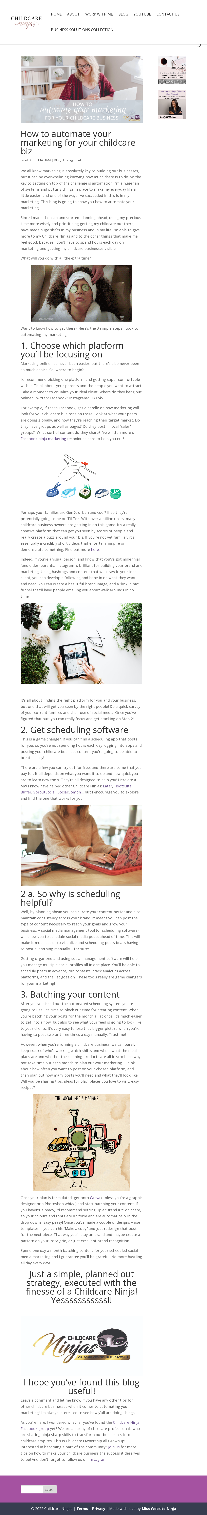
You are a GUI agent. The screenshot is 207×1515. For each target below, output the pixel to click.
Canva (95, 1197)
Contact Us (168, 15)
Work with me (99, 15)
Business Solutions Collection (82, 30)
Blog (123, 15)
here (95, 549)
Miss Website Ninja (159, 1508)
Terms (82, 1508)
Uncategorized (71, 160)
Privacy (98, 1508)
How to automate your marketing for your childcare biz (78, 142)
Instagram (98, 1459)
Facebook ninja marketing (43, 438)
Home (56, 15)
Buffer (26, 792)
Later (107, 786)
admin (28, 160)
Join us (114, 1446)
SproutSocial (44, 792)
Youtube (142, 15)
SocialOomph (69, 792)
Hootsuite (123, 786)
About (73, 15)
